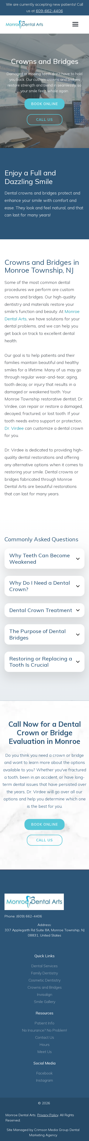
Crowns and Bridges (45, 987)
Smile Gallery (44, 1001)
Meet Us (44, 1051)
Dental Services (44, 965)
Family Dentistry (44, 973)
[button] (75, 24)
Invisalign (44, 994)
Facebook (44, 1073)
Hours (45, 1044)
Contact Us (44, 1037)
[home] (24, 24)
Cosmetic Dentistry (44, 980)
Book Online (44, 104)
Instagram (44, 1080)
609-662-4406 (49, 10)
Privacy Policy (47, 1115)
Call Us (44, 119)
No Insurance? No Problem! (44, 1030)
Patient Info (44, 1023)
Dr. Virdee (14, 428)
